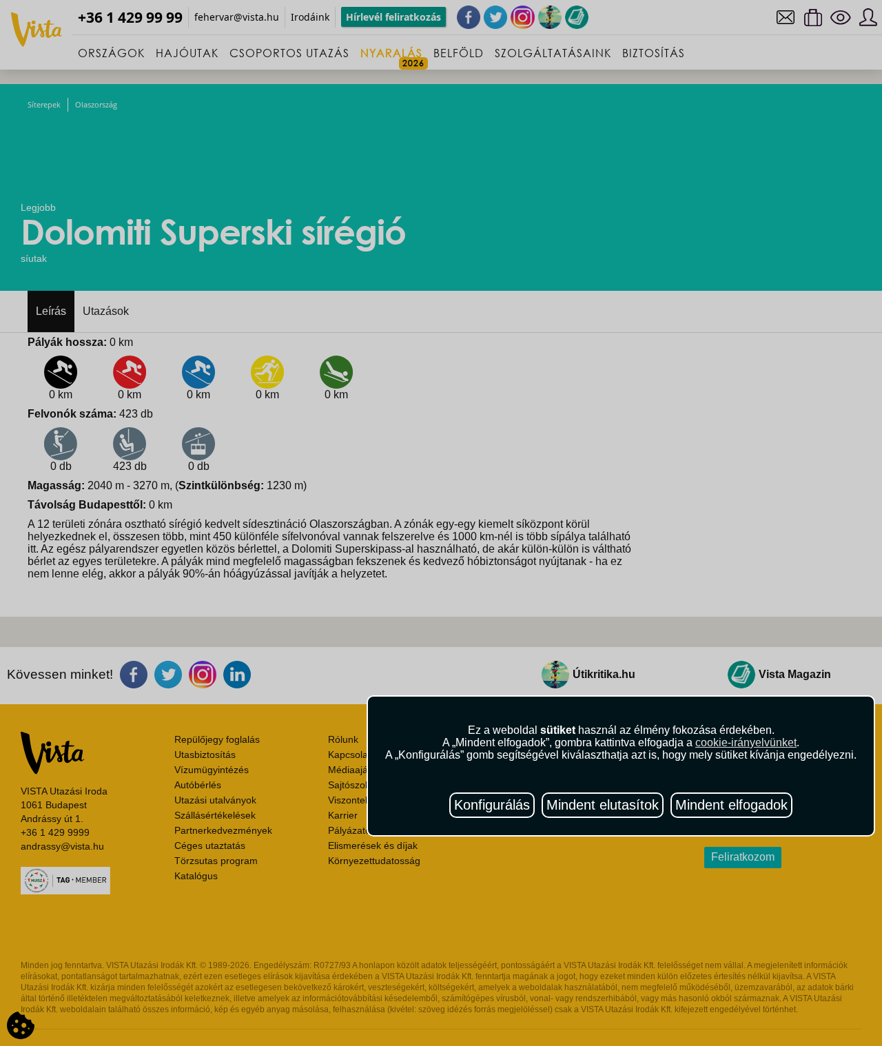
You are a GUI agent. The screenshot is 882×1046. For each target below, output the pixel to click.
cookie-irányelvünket (746, 742)
